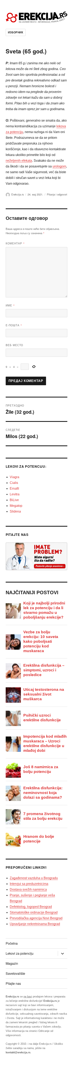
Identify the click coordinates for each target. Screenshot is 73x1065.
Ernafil (14, 488)
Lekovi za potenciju (19, 953)
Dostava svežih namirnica (28, 889)
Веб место (14, 345)
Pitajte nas (13, 983)
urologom (59, 166)
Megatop (16, 505)
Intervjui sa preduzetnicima (29, 883)
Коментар (15, 243)
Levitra (14, 494)
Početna (12, 943)
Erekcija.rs (17, 194)
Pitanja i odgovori (57, 194)
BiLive (14, 500)
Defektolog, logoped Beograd (31, 906)
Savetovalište (15, 973)
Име (10, 305)
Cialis (14, 483)
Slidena (15, 511)
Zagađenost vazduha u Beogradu (34, 878)
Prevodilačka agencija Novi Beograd (36, 918)
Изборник (15, 32)
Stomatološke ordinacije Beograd (34, 912)
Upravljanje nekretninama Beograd (35, 924)
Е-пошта (14, 325)
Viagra (14, 477)
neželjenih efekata (19, 160)
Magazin (12, 963)
